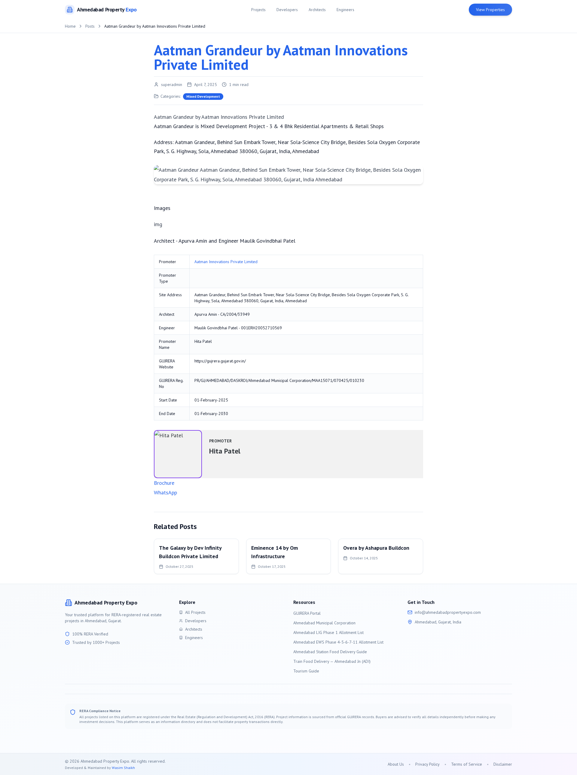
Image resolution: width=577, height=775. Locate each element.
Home (70, 26)
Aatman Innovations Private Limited (226, 261)
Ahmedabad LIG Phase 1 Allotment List (328, 632)
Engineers (345, 9)
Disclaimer (502, 764)
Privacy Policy (427, 764)
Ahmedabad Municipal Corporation (324, 623)
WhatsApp (165, 492)
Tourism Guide (306, 671)
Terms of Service (466, 764)
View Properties (490, 9)
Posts (90, 26)
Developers (287, 9)
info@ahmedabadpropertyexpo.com (448, 612)
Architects (317, 9)
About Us (396, 764)
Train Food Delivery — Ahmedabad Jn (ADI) (332, 661)
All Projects (195, 612)
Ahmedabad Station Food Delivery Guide (330, 651)
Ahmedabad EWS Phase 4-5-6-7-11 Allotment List (338, 642)
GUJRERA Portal (307, 613)
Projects (258, 9)
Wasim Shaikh (123, 767)
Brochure (164, 482)
